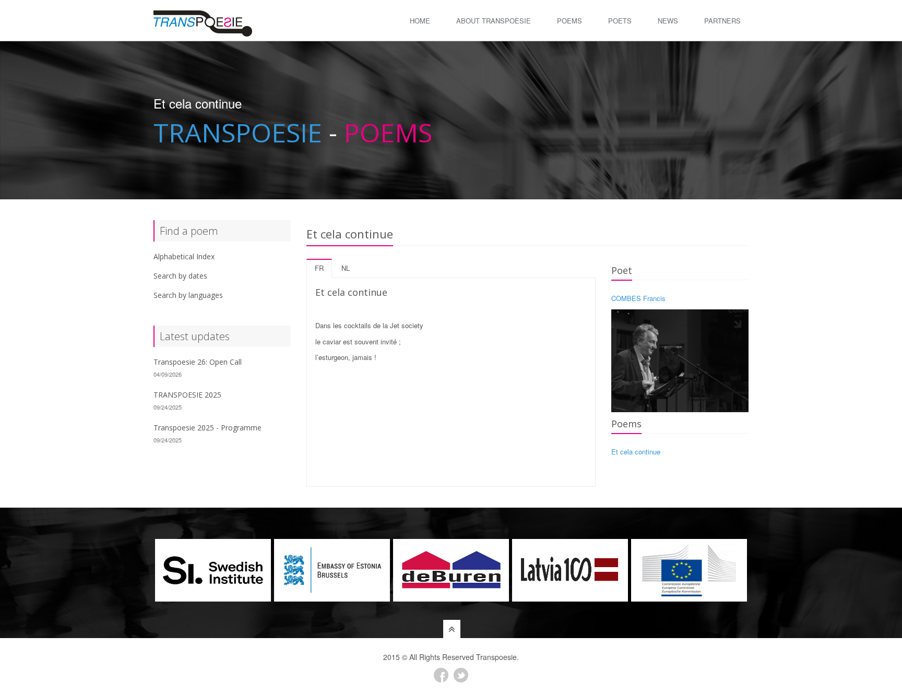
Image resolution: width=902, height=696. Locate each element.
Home (420, 21)
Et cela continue (635, 452)
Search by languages (188, 295)
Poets (620, 21)
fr (319, 268)
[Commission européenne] (689, 570)
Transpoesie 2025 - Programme (207, 428)
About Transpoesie (493, 21)
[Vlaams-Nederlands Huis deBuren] (451, 570)
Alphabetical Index (184, 256)
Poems (569, 21)
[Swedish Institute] (213, 570)
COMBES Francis (638, 298)
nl (345, 268)
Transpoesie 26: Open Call (197, 362)
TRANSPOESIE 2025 (187, 395)
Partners (722, 21)
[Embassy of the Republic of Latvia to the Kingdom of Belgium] (570, 570)
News (668, 21)
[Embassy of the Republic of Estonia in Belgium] (332, 570)
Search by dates (180, 276)
